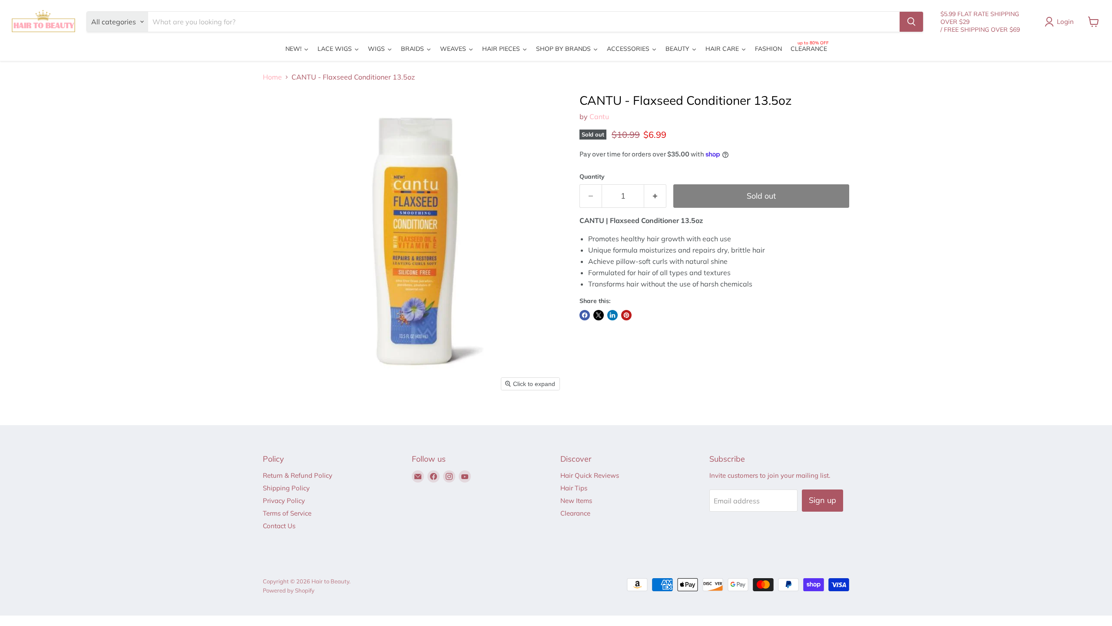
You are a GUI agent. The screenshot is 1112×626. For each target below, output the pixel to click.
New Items (576, 500)
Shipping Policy (286, 488)
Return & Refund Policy (297, 475)
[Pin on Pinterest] (626, 315)
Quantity (592, 176)
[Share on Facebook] (584, 315)
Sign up (822, 500)
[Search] (911, 22)
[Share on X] (598, 315)
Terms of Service (287, 513)
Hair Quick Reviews (589, 475)
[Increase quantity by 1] (655, 196)
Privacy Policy (284, 500)
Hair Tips (573, 488)
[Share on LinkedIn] (612, 315)
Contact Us (279, 526)
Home (272, 77)
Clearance (575, 513)
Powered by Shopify (288, 590)
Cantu (599, 116)
